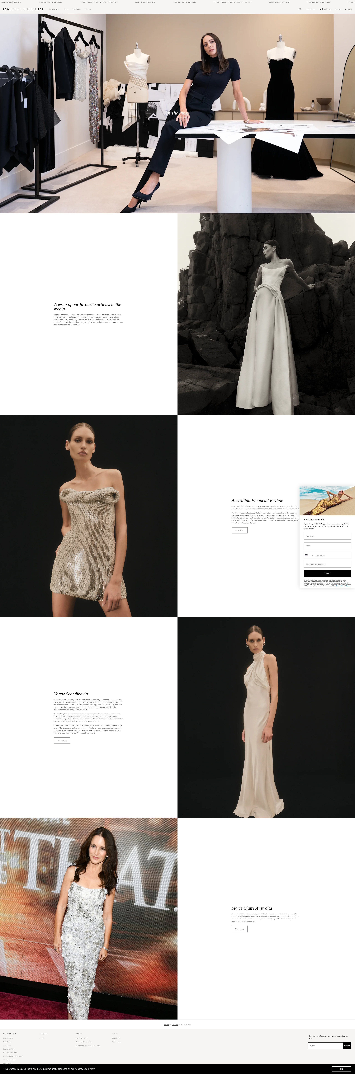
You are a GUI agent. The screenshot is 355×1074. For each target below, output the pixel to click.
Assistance (310, 9)
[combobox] (309, 555)
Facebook (116, 1038)
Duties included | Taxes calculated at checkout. (56, 2)
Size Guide (7, 1041)
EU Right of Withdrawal (13, 1056)
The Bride (76, 9)
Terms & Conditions (84, 1041)
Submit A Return (10, 1052)
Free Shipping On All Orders (141, 2)
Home (166, 1024)
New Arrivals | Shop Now (103, 2)
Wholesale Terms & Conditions (88, 1045)
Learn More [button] (89, 1069)
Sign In (338, 9)
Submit (347, 1046)
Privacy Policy (82, 1038)
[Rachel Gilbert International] (23, 9)
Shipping (7, 1045)
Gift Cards (7, 1063)
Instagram (116, 1041)
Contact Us (8, 1038)
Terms (348, 586)
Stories (88, 9)
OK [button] (341, 1069)
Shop (66, 9)
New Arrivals (54, 9)
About (42, 1038)
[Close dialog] (351, 489)
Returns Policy (9, 1049)
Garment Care (9, 1059)
